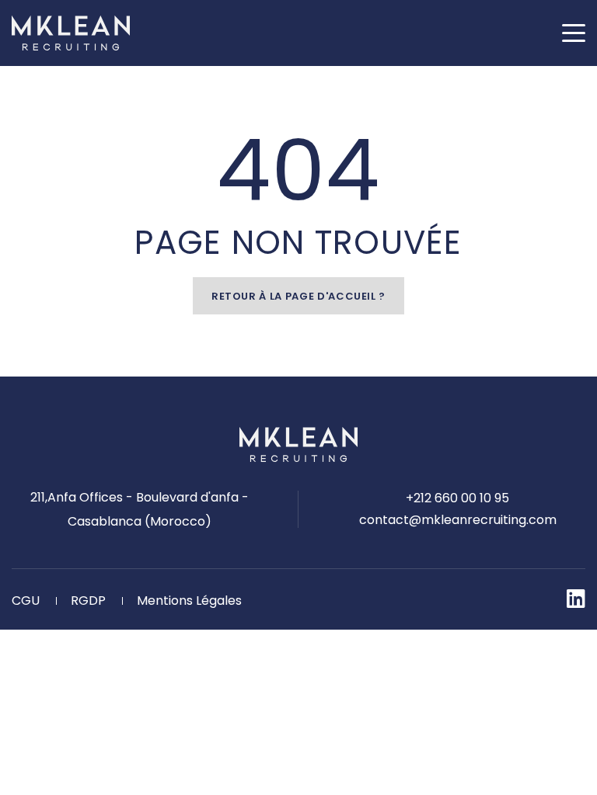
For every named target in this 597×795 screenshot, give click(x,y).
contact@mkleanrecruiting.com (458, 520)
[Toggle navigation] (573, 33)
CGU (26, 600)
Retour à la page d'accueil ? (298, 296)
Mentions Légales (189, 600)
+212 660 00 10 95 (457, 498)
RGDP (88, 600)
